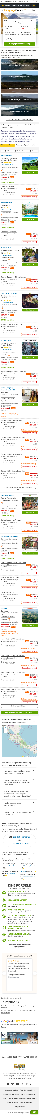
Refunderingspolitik (26, 1090)
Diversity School (29, 866)
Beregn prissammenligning (19, 44)
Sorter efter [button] (20, 151)
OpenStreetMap (32, 756)
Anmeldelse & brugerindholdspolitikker (22, 1098)
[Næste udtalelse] (35, 973)
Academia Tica (11, 866)
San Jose (23, 871)
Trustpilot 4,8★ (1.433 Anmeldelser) (17, 5)
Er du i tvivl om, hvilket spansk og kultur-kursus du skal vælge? (17, 825)
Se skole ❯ (30, 172)
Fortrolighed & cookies (11, 1094)
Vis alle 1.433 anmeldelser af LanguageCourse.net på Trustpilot (18, 1011)
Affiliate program (26, 1102)
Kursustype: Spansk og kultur (26, 145)
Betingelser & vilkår (11, 1090)
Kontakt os (31, 1094)
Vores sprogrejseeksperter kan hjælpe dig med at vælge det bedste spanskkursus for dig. (19, 830)
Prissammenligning (7, 145)
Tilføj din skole (20, 1106)
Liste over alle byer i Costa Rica (19, 119)
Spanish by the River (28, 877)
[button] (1, 1)
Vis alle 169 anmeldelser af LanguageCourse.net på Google (19, 1026)
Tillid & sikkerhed (12, 1102)
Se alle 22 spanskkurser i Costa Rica (18, 712)
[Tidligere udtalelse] (4, 973)
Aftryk (4, 1098)
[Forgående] (2, 144)
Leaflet (25, 756)
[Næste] (37, 144)
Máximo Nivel (10, 873)
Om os (23, 1094)
